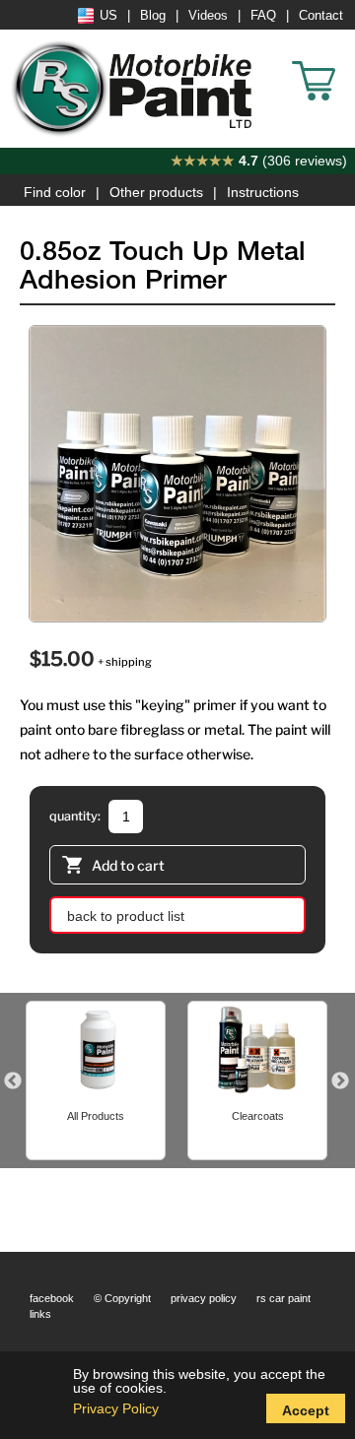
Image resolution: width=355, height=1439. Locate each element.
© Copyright (122, 1298)
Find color (55, 192)
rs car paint (283, 1298)
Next (340, 1081)
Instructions (263, 192)
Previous (13, 1081)
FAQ (263, 16)
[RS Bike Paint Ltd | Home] (133, 89)
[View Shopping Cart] (345, 59)
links (40, 1314)
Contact (321, 16)
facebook (52, 1298)
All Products (95, 1116)
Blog (153, 16)
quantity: (75, 816)
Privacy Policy (116, 1408)
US (108, 16)
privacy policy (204, 1298)
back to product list (125, 916)
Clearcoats (258, 1116)
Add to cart (128, 865)
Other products (156, 192)
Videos (208, 16)
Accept (305, 1410)
